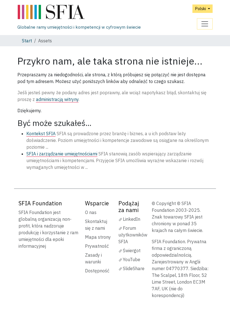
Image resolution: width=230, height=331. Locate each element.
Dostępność (97, 270)
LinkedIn (131, 219)
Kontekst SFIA (41, 133)
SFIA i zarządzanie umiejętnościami (61, 154)
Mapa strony (98, 237)
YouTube (131, 259)
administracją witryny (57, 99)
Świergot (132, 250)
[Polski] (79, 12)
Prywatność (97, 246)
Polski (201, 8)
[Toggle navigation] (205, 23)
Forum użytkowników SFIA (132, 234)
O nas (90, 212)
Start (27, 40)
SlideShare (133, 268)
